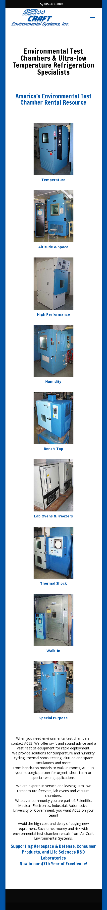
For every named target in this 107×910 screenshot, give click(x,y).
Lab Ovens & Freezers (53, 516)
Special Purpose (53, 717)
